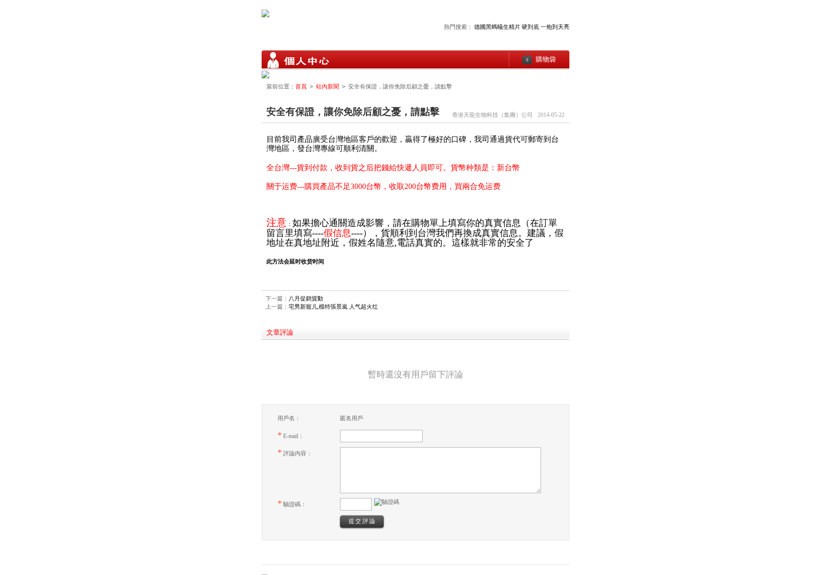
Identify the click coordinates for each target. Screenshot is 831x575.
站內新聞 (327, 86)
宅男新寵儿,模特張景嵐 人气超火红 (333, 306)
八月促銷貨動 (306, 298)
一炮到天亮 (555, 27)
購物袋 (541, 59)
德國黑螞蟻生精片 (497, 27)
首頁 (301, 86)
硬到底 (530, 27)
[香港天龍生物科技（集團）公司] (298, 60)
